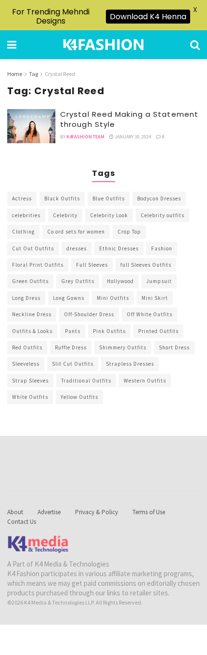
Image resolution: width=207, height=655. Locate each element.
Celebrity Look (109, 215)
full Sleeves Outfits (145, 264)
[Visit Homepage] (103, 44)
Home (14, 73)
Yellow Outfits (79, 397)
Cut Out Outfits (33, 248)
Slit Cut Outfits (72, 363)
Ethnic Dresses (119, 248)
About (15, 512)
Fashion (161, 248)
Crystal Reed (60, 73)
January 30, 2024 (132, 137)
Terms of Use (148, 512)
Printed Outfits (158, 331)
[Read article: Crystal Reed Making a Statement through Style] (31, 126)
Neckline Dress (32, 314)
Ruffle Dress (71, 347)
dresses (76, 248)
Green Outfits (30, 281)
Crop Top (129, 231)
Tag (33, 73)
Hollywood (120, 281)
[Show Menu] (11, 44)
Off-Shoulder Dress (89, 314)
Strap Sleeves (30, 380)
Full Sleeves (92, 264)
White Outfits (30, 397)
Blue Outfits (108, 198)
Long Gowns (68, 298)
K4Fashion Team (85, 137)
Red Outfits (27, 347)
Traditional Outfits (86, 380)
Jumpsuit (159, 281)
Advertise (49, 512)
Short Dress (174, 347)
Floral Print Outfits (38, 264)
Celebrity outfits (162, 215)
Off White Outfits (149, 314)
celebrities (26, 215)
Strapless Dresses (130, 363)
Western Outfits (145, 380)
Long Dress (26, 298)
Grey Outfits (77, 281)
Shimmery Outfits (122, 347)
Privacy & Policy (96, 512)
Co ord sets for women (76, 231)
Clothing (23, 231)
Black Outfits (62, 198)
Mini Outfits (113, 298)
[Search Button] (195, 44)
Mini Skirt (155, 298)
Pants (72, 331)
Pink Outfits (109, 331)
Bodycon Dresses (159, 198)
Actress (22, 198)
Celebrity (65, 215)
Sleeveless (25, 363)
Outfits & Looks (32, 331)
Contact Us (21, 522)
